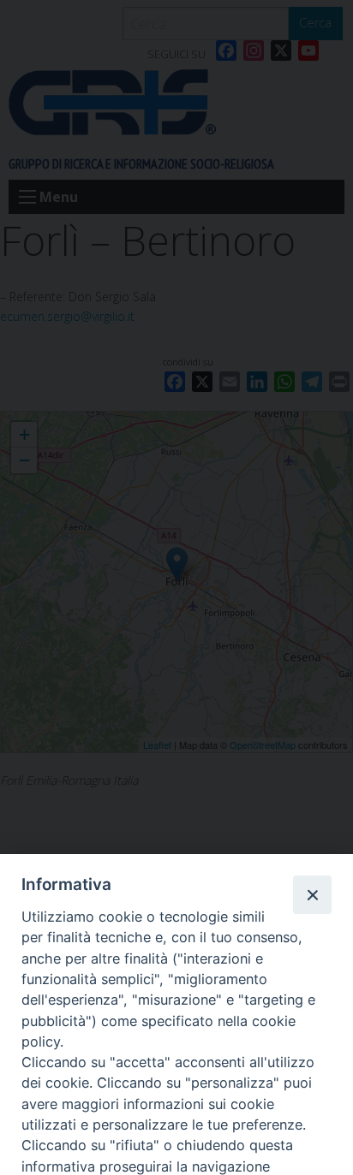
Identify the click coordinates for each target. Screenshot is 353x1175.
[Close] (312, 894)
